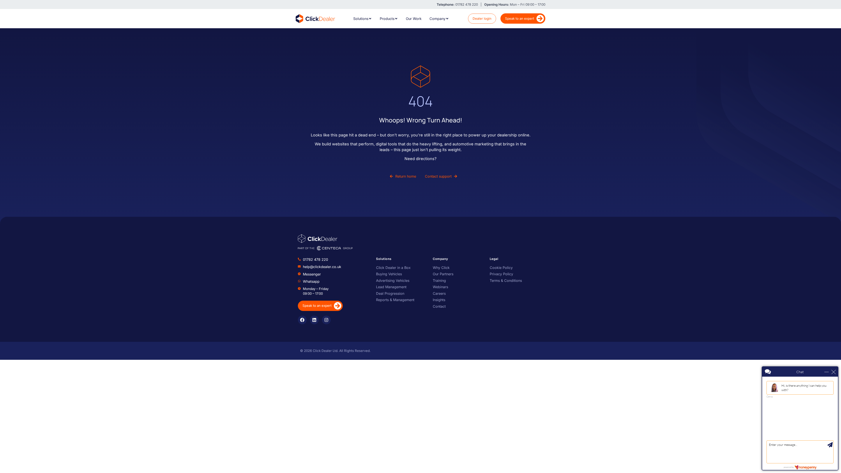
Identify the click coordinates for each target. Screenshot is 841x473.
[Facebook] (302, 320)
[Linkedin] (314, 320)
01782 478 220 (315, 259)
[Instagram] (326, 320)
